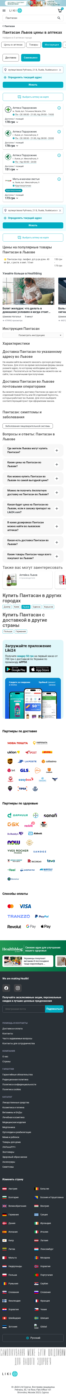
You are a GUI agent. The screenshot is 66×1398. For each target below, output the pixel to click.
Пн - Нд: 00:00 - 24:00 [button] (25, 162)
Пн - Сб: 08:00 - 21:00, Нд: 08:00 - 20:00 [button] (34, 138)
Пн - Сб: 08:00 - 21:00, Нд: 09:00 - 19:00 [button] (34, 114)
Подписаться (54, 1008)
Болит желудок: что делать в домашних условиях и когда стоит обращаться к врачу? (25, 310)
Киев (16, 607)
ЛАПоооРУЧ (8, 1147)
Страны (6, 1061)
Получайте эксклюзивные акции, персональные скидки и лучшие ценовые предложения (31, 999)
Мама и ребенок (10, 1137)
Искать (33, 84)
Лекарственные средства (15, 1102)
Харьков (48, 607)
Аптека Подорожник (59, 108)
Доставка (10, 57)
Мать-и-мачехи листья (59, 179)
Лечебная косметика (13, 1117)
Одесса (36, 607)
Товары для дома (11, 1142)
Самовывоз (30, 57)
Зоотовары (8, 1152)
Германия (21, 631)
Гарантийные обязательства (17, 1074)
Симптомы (8, 1167)
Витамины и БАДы (12, 1112)
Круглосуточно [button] (23, 185)
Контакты (7, 1033)
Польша (8, 631)
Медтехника (8, 1127)
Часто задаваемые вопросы (17, 1038)
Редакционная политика (15, 1079)
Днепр (7, 607)
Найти (59, 18)
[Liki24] (10, 1374)
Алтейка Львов (28, 574)
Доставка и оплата (12, 1028)
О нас (5, 1056)
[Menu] (4, 10)
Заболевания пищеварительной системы (27, 426)
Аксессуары (8, 1162)
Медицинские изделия (14, 1122)
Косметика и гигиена (13, 1107)
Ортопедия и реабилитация (16, 1132)
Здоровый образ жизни (14, 1157)
